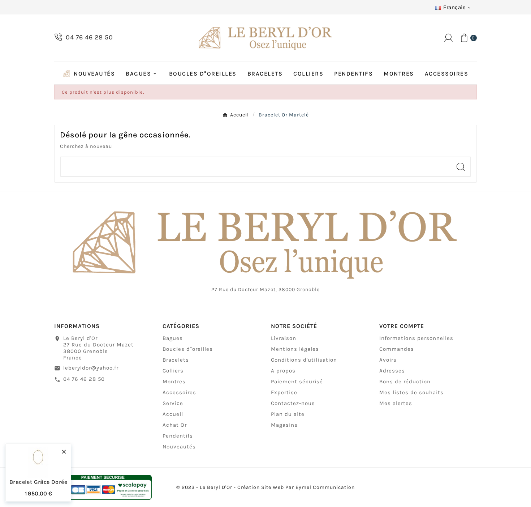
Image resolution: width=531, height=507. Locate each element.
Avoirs (388, 360)
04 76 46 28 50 (84, 379)
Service (173, 403)
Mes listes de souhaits (411, 392)
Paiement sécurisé (297, 381)
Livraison (283, 338)
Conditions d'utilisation (304, 360)
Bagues (173, 338)
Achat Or (175, 425)
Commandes (396, 349)
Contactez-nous (293, 403)
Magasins (284, 425)
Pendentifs (178, 436)
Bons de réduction (405, 381)
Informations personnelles (416, 338)
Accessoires (179, 392)
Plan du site (288, 414)
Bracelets (176, 360)
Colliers (173, 370)
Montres (174, 381)
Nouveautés (179, 446)
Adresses (392, 370)
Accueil (173, 414)
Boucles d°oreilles (188, 349)
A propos (283, 370)
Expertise (284, 392)
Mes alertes (395, 403)
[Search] (461, 167)
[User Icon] (448, 38)
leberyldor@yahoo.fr (90, 368)
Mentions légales (295, 349)
